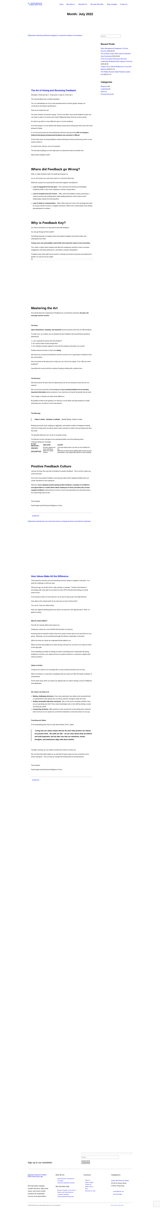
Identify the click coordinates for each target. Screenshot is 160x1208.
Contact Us (123, 4)
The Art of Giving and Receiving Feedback (53, 90)
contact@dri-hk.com (118, 1191)
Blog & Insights (112, 4)
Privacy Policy (114, 1205)
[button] (131, 4)
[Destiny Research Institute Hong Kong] (35, 4)
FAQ (86, 1188)
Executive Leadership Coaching (65, 1182)
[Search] (111, 36)
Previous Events (106, 94)
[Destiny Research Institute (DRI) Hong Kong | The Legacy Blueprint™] (37, 1177)
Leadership (104, 89)
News (103, 91)
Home (61, 4)
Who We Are (70, 4)
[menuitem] (61, 4)
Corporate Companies (63, 1194)
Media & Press (89, 1186)
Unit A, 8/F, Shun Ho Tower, (120, 1180)
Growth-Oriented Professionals (65, 1196)
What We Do (82, 4)
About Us (87, 1180)
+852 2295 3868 (117, 1194)
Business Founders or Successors (66, 1190)
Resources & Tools (90, 1191)
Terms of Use (120, 1205)
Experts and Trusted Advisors (65, 1192)
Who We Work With (97, 4)
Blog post (104, 86)
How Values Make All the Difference (49, 576)
